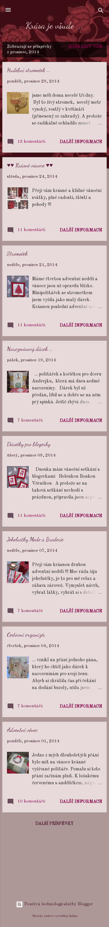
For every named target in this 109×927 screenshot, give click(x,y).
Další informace (81, 142)
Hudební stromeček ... (28, 70)
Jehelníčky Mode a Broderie (35, 539)
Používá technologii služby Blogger (58, 904)
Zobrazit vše (85, 47)
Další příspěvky (54, 824)
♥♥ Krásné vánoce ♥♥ (30, 165)
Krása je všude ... (54, 25)
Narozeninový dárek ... (30, 348)
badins (73, 916)
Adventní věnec (22, 729)
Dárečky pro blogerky (28, 444)
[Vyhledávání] (100, 12)
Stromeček (17, 253)
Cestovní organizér (26, 634)
